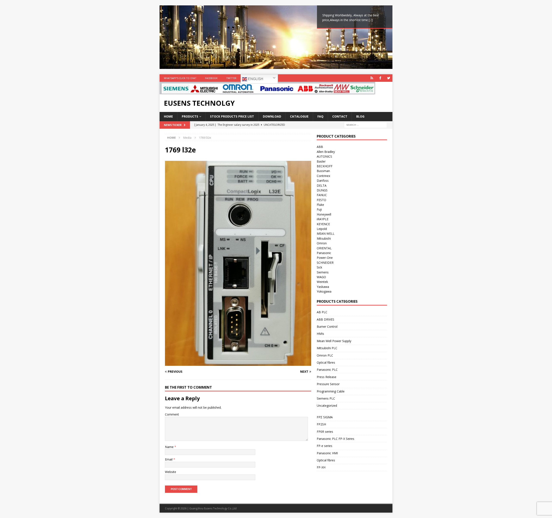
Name (169, 447)
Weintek (322, 282)
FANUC (322, 195)
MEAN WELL (325, 233)
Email (169, 459)
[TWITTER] (388, 78)
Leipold (322, 229)
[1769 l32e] (238, 363)
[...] (371, 20)
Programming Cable (331, 391)
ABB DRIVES (325, 319)
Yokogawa (324, 291)
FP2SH (321, 424)
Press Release (326, 377)
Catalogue (299, 116)
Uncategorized (327, 405)
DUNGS (322, 190)
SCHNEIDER (325, 263)
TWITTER (231, 78)
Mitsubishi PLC (327, 348)
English (255, 79)
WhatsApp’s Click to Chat (180, 78)
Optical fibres (326, 362)
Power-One (325, 258)
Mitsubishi (324, 238)
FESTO (321, 200)
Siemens (323, 272)
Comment (172, 414)
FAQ (320, 116)
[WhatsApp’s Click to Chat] (372, 78)
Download (272, 116)
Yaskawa (323, 287)
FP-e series (324, 446)
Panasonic (324, 253)
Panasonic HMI (327, 453)
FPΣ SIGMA (325, 417)
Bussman (323, 171)
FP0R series (325, 432)
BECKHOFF (324, 166)
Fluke (320, 205)
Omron (322, 243)
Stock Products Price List (232, 116)
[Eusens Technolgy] (267, 92)
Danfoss (323, 180)
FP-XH (321, 467)
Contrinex (323, 176)
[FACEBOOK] (380, 78)
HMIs (320, 334)
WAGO (321, 277)
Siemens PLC (326, 398)
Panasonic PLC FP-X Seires (335, 439)
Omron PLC (325, 355)
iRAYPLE (322, 219)
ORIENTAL (324, 248)
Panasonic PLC (327, 370)
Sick (319, 267)
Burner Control (327, 326)
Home (168, 116)
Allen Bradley (326, 152)
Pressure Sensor (328, 384)
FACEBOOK (211, 78)
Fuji (319, 209)
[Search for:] (365, 125)
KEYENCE (323, 224)
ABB (320, 147)
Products (190, 116)
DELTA (321, 185)
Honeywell (324, 214)
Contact (339, 116)
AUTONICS (324, 156)
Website (170, 472)
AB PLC (322, 312)
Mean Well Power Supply (334, 341)
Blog (360, 116)
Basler (321, 161)
